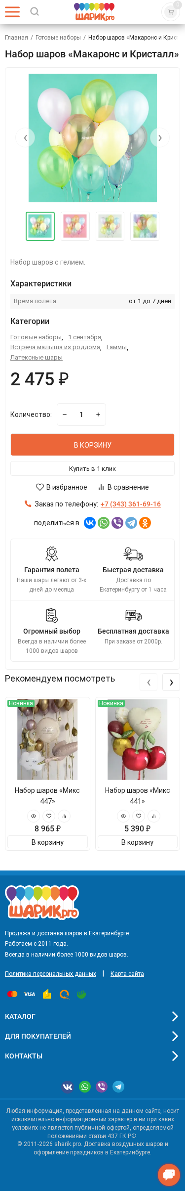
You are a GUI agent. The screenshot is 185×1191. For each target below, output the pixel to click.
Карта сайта (127, 973)
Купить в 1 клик (92, 468)
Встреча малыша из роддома (55, 347)
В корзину (48, 842)
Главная (16, 38)
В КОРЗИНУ (92, 445)
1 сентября (84, 337)
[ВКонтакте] (90, 523)
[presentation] (25, 137)
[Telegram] (131, 523)
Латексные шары (36, 357)
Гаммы (117, 347)
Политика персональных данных (50, 973)
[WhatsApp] (104, 523)
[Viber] (117, 523)
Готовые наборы (58, 38)
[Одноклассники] (145, 523)
